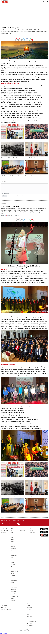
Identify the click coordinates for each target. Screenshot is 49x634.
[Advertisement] (24, 13)
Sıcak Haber (3, 607)
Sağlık (27, 614)
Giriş (11, 550)
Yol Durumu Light (4, 530)
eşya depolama (29, 619)
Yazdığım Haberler (14, 596)
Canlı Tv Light (3, 532)
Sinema (12, 582)
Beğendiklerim (13, 534)
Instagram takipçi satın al (6, 609)
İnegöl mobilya (29, 623)
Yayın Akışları (13, 591)
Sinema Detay (13, 584)
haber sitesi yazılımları (31, 621)
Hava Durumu (13, 553)
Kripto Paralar (13, 564)
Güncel (27, 602)
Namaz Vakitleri (14, 568)
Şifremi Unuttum (14, 580)
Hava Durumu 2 (14, 555)
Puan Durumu (13, 577)
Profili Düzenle (14, 575)
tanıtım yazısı (29, 616)
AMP (11, 530)
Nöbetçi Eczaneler (14, 571)
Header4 (12, 557)
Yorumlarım (13, 600)
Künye (12, 566)
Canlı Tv (12, 537)
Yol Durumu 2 (13, 598)
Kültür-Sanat (29, 607)
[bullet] (19, 196)
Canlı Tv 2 (12, 539)
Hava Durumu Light (5, 528)
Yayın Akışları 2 (14, 593)
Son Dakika (13, 585)
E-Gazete (28, 603)
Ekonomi (28, 605)
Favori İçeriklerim (14, 544)
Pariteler (12, 573)
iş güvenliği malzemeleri (5, 610)
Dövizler (12, 541)
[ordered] (17, 196)
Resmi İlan (28, 609)
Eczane (12, 543)
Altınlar (12, 528)
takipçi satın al (4, 605)
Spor (27, 610)
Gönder (4, 195)
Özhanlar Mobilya (29, 625)
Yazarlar (12, 594)
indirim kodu (28, 618)
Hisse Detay (13, 559)
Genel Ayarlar (13, 548)
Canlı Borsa (13, 535)
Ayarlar (12, 532)
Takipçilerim (13, 589)
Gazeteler (13, 546)
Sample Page (13, 578)
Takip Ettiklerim (14, 587)
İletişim (12, 560)
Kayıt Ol (12, 562)
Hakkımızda (13, 551)
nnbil (12, 569)
